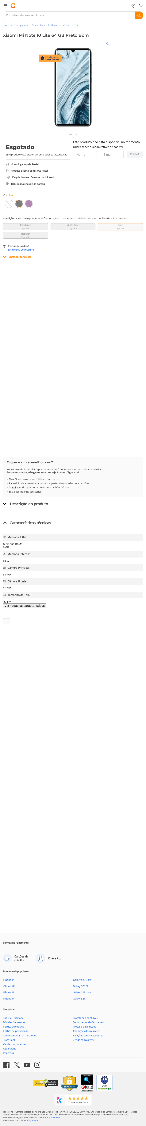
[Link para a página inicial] (6, 25)
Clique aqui (32, 1120)
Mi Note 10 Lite (71, 25)
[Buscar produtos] (139, 15)
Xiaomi (54, 25)
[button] (73, 87)
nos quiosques (51, 1117)
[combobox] (73, 15)
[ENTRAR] (133, 6)
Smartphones (21, 25)
